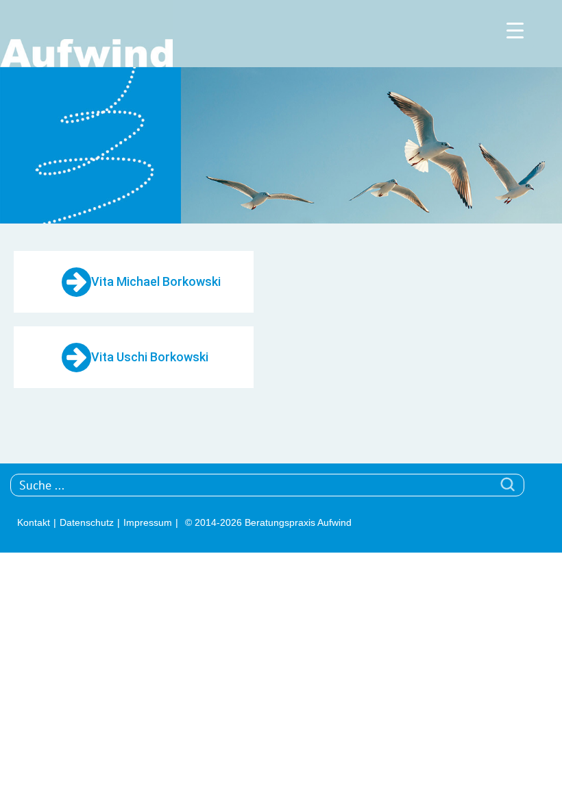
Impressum (147, 522)
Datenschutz (87, 522)
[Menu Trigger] (515, 29)
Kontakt (33, 522)
